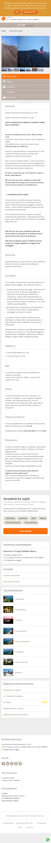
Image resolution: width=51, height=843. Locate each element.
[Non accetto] (47, 8)
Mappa (10, 81)
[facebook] (3, 764)
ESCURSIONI (41, 823)
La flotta (10, 92)
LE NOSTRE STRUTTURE (24, 823)
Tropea (4, 793)
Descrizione (11, 76)
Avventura (23, 518)
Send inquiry (25, 531)
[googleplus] (12, 764)
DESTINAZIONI (8, 823)
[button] (29, 26)
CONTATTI (29, 827)
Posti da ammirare (13, 522)
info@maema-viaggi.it (13, 560)
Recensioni (11, 97)
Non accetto (29, 12)
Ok (17, 12)
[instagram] (20, 764)
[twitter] (7, 764)
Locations (11, 87)
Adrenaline (10, 518)
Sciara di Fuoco (31, 522)
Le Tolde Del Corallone (10, 798)
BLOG (20, 827)
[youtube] (16, 764)
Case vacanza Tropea (9, 801)
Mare (34, 518)
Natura (43, 518)
